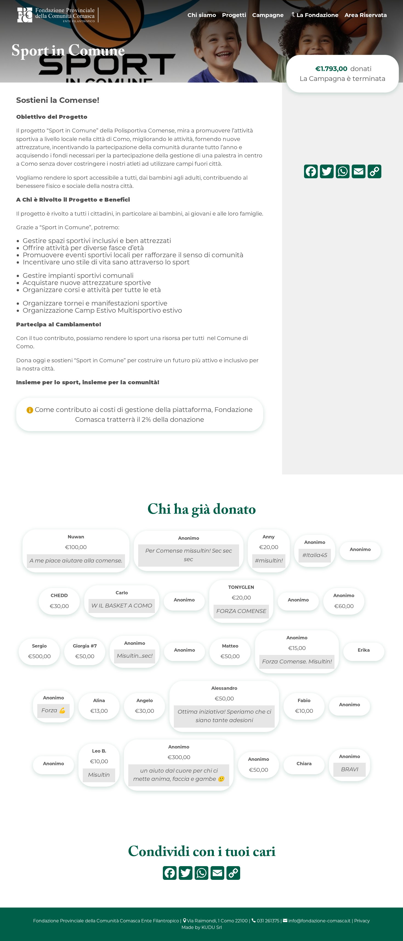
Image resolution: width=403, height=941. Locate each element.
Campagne (268, 15)
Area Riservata (366, 15)
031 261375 (265, 920)
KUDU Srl (212, 927)
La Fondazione (318, 15)
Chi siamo (202, 15)
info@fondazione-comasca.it (317, 920)
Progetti (234, 15)
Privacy (362, 920)
